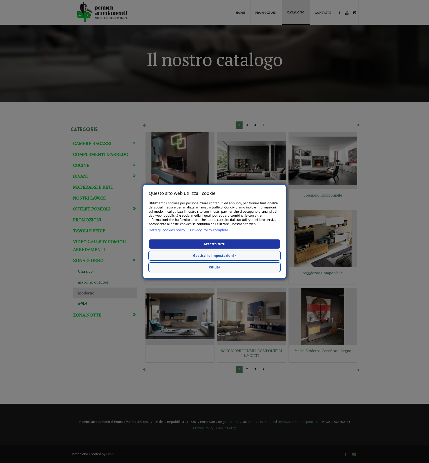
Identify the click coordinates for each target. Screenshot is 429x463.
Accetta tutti (214, 244)
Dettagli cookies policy (167, 230)
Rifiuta (214, 267)
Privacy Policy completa (209, 230)
